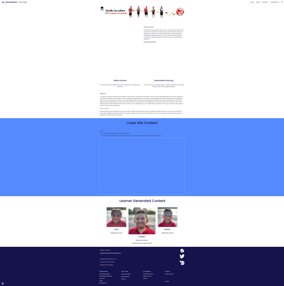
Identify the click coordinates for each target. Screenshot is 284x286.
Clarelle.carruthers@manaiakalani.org (110, 253)
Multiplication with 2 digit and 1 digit (142, 243)
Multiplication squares (116, 233)
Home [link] (252, 2)
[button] (282, 2)
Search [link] (258, 2)
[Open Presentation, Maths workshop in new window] (182, 139)
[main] (164, 34)
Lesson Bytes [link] (274, 2)
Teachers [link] (264, 2)
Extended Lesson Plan (150, 42)
